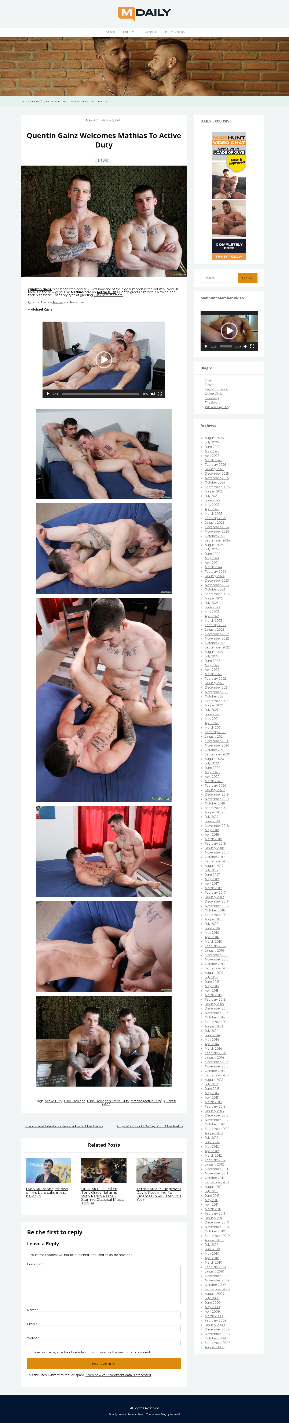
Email (32, 1324)
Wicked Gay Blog (217, 407)
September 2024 (217, 540)
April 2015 (212, 991)
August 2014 (214, 1026)
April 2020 (212, 777)
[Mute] (153, 394)
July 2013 (211, 1084)
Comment (35, 1264)
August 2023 (214, 598)
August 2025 (214, 491)
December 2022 (217, 634)
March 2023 (213, 621)
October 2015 (214, 964)
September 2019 (217, 808)
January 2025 (214, 522)
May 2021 (212, 719)
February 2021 (215, 732)
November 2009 (217, 1280)
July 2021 (211, 710)
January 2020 (215, 790)
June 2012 (212, 1142)
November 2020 (217, 745)
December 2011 (216, 1169)
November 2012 (216, 1120)
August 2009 (214, 1294)
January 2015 (214, 1004)
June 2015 (212, 982)
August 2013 (214, 1080)
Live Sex (110, 32)
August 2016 (214, 919)
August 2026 (214, 438)
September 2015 (217, 968)
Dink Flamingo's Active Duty (108, 1101)
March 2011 (213, 1209)
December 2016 (216, 901)
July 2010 (212, 1245)
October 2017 (215, 857)
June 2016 (212, 928)
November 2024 (217, 531)
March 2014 (213, 1048)
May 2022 (212, 665)
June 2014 (212, 1035)
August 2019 (214, 812)
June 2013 (212, 1089)
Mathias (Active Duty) (146, 1101)
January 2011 (214, 1218)
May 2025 (212, 505)
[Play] (48, 394)
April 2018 (212, 835)
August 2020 (214, 759)
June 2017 (212, 875)
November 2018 (217, 826)
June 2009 (213, 1303)
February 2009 (216, 1320)
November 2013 (216, 1066)
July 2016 (211, 924)
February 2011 (215, 1213)
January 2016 (214, 950)
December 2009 (217, 1276)
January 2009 (215, 1325)
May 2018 (212, 830)
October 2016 (215, 910)
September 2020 (217, 754)
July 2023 (212, 603)
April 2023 (212, 616)
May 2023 (212, 612)
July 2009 (212, 1298)
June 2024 (212, 554)
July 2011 (211, 1191)
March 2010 (213, 1262)
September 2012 (217, 1129)
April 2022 (212, 670)
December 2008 (217, 1329)
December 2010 (217, 1222)
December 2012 (216, 1115)
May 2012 (212, 1147)
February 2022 (215, 679)
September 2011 (217, 1182)
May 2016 (212, 933)
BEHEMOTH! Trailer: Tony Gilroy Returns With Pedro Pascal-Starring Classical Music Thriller (102, 1196)
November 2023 (217, 585)
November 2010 (217, 1227)
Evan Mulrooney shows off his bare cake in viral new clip (47, 1192)
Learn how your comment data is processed (118, 1375)
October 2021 (215, 696)
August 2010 (214, 1240)
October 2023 (215, 589)
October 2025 (215, 482)
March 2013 (213, 1102)
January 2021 (214, 736)
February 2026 (215, 465)
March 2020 (214, 781)
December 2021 (216, 687)
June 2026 (212, 447)
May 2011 (211, 1200)
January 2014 (214, 1057)
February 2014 (215, 1053)
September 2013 (217, 1075)
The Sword (212, 403)
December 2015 (216, 955)
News (103, 161)
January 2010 (214, 1271)
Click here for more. (108, 295)
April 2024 (212, 563)
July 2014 (211, 1031)
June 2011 (212, 1196)
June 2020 (212, 768)
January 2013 (214, 1111)
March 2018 (213, 839)
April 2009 (212, 1311)
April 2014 (212, 1044)
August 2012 (214, 1133)
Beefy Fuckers (174, 32)
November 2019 (217, 799)
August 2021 (214, 705)
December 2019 (217, 794)
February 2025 (215, 518)
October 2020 (215, 750)
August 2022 (214, 652)
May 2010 (212, 1254)
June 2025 (212, 500)
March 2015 (213, 995)
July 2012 (211, 1138)
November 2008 (217, 1334)
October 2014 (215, 1017)
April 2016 (212, 937)
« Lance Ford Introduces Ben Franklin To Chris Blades (64, 1126)
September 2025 (217, 487)
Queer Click (213, 394)
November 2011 (216, 1173)
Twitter (57, 302)
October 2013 (215, 1071)
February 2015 (215, 999)
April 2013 (212, 1098)
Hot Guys (129, 32)
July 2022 (212, 656)
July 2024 (212, 549)
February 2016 (215, 946)
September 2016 (217, 915)
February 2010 (215, 1267)
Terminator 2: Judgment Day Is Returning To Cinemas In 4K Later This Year (159, 1194)
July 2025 (211, 496)
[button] (103, 359)
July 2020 (212, 763)
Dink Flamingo (74, 1101)
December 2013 (216, 1062)
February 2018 (215, 843)
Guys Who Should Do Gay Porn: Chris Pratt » (150, 1126)
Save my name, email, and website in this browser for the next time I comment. (92, 1352)
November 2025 (217, 478)
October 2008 (215, 1338)
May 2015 (212, 986)
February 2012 (215, 1160)
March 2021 (213, 728)
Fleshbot (211, 385)
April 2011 (211, 1204)
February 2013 (215, 1106)
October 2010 (215, 1231)
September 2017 (217, 861)
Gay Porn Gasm (216, 389)
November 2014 (217, 1013)
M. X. (95, 120)
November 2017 (217, 852)
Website (33, 1338)
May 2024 (212, 558)
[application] (104, 360)
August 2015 (214, 973)
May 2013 (212, 1093)
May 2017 (212, 879)
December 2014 (217, 1008)
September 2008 (218, 1343)
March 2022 (213, 674)
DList (209, 380)
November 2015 (216, 959)
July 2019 (211, 817)
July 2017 (211, 870)
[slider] (100, 394)
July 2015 (211, 977)
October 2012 (215, 1124)
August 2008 (214, 1347)
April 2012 (212, 1151)
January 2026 (214, 469)
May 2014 (212, 1040)
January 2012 (214, 1164)
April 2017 (212, 884)
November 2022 (217, 638)
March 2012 (213, 1155)
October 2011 (214, 1178)
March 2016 (213, 942)
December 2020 (217, 741)
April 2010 (212, 1258)
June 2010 (212, 1249)
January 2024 (214, 576)
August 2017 (214, 866)
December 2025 (217, 473)
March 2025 (213, 514)
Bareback (150, 32)
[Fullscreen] (160, 394)
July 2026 (212, 442)
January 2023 (214, 629)
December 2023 (217, 580)
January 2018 (214, 848)
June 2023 (212, 607)
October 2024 (215, 536)
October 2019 (215, 803)
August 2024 (214, 545)
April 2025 (212, 509)
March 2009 (214, 1316)
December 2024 (217, 527)
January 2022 (214, 683)
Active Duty (106, 292)
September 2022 (217, 647)
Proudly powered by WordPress (126, 1414)
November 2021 (216, 692)
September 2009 (217, 1289)
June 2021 (212, 714)
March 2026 (213, 460)
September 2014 (217, 1022)
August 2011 (214, 1187)
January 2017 (214, 897)
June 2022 (212, 661)
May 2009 (212, 1307)
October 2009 (215, 1285)
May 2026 (212, 451)
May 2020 (212, 772)
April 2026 (212, 456)
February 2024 (215, 572)
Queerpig (212, 398)
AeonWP (175, 1414)
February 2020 (215, 785)
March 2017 (213, 888)
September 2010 (217, 1236)
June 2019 (212, 821)
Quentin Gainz (40, 289)
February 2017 (215, 892)
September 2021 (217, 701)
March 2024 (213, 567)
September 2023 (217, 594)
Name (32, 1310)
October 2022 (215, 643)
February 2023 (215, 625)
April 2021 (212, 723)
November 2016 (216, 906)
